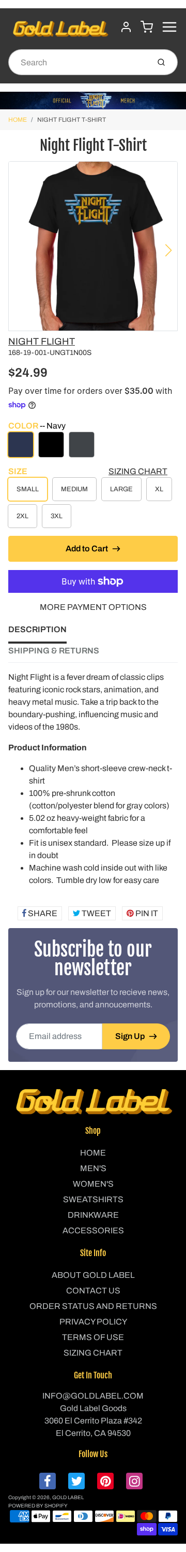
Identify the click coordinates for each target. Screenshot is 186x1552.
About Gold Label (93, 1275)
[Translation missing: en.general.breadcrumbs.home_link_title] (93, 100)
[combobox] (77, 62)
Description (37, 629)
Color (37, 425)
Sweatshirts (93, 1199)
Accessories (93, 1230)
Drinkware (93, 1215)
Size (17, 471)
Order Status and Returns (93, 1306)
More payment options (93, 607)
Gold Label (68, 1497)
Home (17, 119)
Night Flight (41, 341)
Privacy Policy (93, 1321)
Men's (93, 1168)
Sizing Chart (138, 471)
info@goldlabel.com (93, 1395)
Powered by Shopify (38, 1505)
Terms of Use (93, 1337)
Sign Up (130, 1036)
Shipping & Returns (53, 650)
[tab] (43, 633)
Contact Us (93, 1290)
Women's (93, 1183)
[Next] (168, 250)
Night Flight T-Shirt (71, 119)
